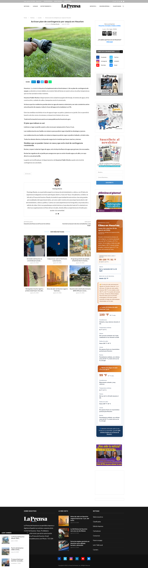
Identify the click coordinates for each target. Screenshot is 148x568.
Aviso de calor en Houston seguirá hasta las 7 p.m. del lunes (79, 518)
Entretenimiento (45, 6)
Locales (35, 6)
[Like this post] (34, 81)
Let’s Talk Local (98, 545)
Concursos (96, 536)
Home (25, 17)
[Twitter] (115, 1)
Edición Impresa (48, 1)
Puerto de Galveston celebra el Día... (17, 548)
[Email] (123, 1)
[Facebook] (59, 558)
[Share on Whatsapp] (50, 81)
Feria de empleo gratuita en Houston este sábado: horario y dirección (79, 543)
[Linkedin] (119, 1)
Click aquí (109, 42)
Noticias (26, 6)
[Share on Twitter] (42, 81)
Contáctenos (67, 1)
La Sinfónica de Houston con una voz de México (78, 530)
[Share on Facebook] (38, 81)
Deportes (93, 6)
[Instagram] (117, 1)
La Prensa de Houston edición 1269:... (17, 537)
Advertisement (58, 1)
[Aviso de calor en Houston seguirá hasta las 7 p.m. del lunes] (57, 275)
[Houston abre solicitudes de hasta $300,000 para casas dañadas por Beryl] (80, 275)
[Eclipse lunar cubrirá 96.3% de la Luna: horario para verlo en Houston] (57, 246)
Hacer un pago (97, 540)
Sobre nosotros (98, 517)
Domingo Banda (55, 24)
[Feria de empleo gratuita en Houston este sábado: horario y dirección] (63, 546)
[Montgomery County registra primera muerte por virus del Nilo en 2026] (34, 275)
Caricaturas (97, 531)
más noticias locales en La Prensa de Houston (110, 432)
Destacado (28, 173)
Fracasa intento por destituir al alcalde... (17, 560)
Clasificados (117, 6)
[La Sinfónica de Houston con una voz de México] (63, 533)
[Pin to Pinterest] (46, 81)
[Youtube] (121, 1)
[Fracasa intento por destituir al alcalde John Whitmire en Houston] (5, 562)
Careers (95, 550)
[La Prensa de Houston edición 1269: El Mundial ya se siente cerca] (5, 540)
